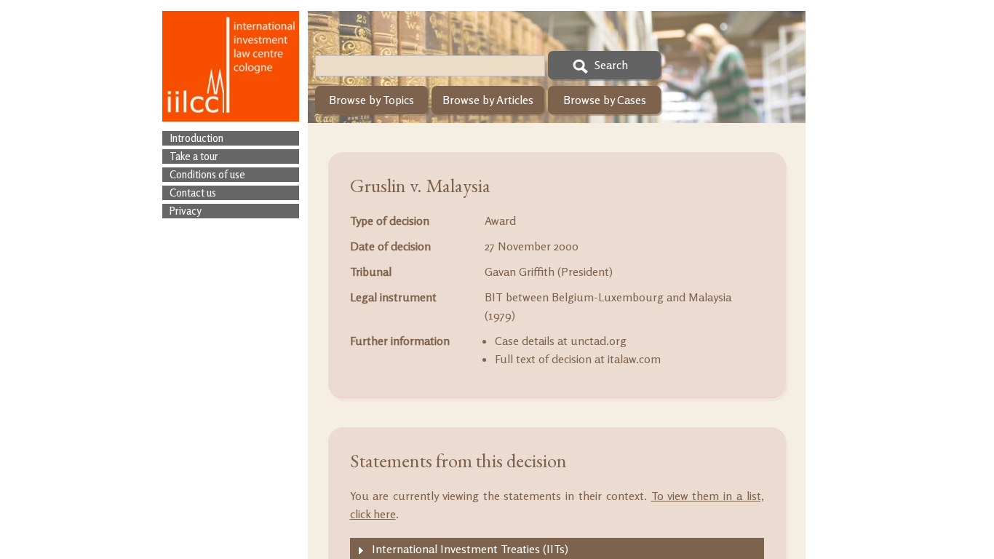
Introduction (196, 138)
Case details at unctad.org (561, 340)
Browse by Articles (487, 99)
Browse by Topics (371, 99)
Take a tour (194, 156)
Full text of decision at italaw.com (578, 359)
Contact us (193, 192)
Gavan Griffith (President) (549, 271)
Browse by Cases (604, 99)
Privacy (186, 211)
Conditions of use (207, 174)
